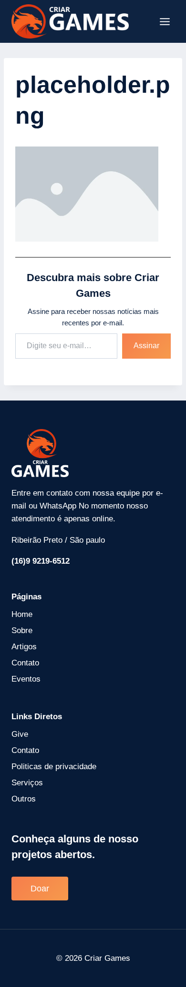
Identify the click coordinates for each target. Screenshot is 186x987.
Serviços (27, 782)
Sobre (21, 630)
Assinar (146, 346)
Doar (40, 888)
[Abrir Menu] (165, 21)
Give (19, 734)
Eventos (26, 679)
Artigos (24, 646)
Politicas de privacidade (53, 766)
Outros (23, 798)
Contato (25, 662)
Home (21, 614)
